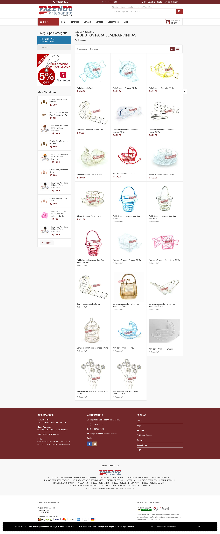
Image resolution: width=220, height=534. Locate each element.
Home (63, 22)
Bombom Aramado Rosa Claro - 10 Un (164, 260)
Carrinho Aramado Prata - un (88, 304)
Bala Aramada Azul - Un (86, 88)
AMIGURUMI (104, 478)
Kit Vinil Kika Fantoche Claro (58, 199)
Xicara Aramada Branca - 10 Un (161, 175)
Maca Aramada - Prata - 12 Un (89, 175)
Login (125, 22)
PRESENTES (83, 483)
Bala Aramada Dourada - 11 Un (161, 88)
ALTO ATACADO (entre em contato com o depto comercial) (72, 478)
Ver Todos (46, 243)
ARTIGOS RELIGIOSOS (160, 478)
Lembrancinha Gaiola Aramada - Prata (92, 348)
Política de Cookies (144, 435)
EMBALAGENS (167, 480)
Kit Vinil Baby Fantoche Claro (59, 171)
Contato (99, 22)
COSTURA (131, 480)
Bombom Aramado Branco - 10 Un (127, 260)
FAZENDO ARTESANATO (84, 32)
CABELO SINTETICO (115, 480)
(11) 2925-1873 (61, 2)
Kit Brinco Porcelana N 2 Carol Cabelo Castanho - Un (59, 128)
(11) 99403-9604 (111, 2)
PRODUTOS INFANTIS (100, 483)
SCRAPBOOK (134, 486)
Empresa (75, 22)
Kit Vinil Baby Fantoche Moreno (59, 142)
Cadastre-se (113, 22)
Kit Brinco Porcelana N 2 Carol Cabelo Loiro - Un (59, 156)
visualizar (93, 67)
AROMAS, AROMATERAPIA (137, 478)
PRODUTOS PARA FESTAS (153, 483)
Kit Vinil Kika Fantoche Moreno (58, 100)
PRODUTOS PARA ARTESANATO (125, 483)
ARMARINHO (118, 478)
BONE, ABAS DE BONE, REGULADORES (88, 480)
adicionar (93, 73)
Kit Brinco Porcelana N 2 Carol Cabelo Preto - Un (59, 229)
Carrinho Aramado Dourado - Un (90, 130)
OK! (199, 526)
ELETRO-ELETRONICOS (148, 480)
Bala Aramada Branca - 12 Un (125, 88)
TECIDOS (146, 486)
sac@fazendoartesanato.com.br (103, 434)
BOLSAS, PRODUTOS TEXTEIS (56, 480)
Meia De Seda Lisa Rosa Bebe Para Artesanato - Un (58, 213)
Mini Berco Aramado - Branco (161, 349)
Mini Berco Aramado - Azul (123, 348)
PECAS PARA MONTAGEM (63, 483)
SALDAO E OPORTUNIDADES (113, 486)
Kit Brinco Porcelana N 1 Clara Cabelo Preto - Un (59, 185)
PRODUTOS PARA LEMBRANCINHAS (47, 40)
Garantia (87, 22)
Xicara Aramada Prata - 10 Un (89, 216)
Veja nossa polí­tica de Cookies (163, 526)
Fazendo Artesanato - (101, 488)
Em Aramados (46, 47)
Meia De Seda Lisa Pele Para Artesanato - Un (59, 114)
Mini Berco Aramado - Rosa (124, 174)
